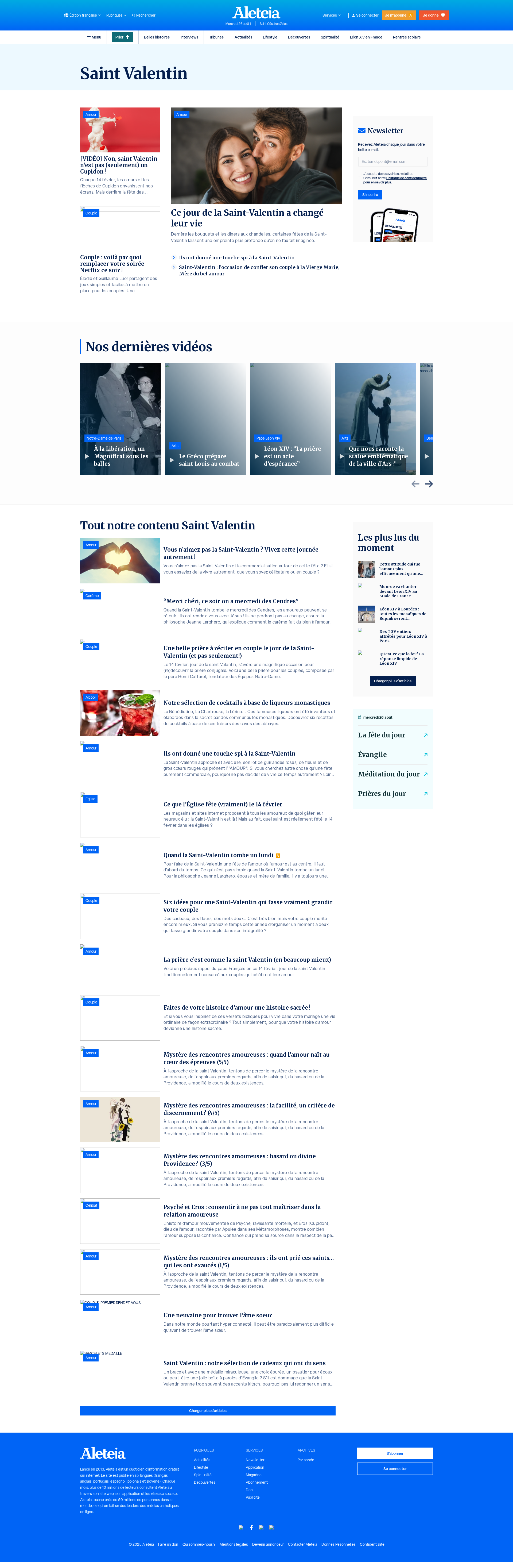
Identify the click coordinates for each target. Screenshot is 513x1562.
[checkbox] (359, 174)
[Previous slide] (415, 483)
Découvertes (299, 37)
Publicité (253, 1497)
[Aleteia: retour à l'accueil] (256, 12)
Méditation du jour (389, 774)
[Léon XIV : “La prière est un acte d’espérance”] (290, 419)
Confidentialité (372, 1544)
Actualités (243, 37)
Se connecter (367, 15)
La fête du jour (381, 735)
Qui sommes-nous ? (198, 1544)
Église (90, 799)
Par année (306, 1459)
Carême (92, 595)
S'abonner (395, 1453)
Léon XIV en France (366, 37)
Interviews (189, 37)
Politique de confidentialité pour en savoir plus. (395, 180)
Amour (181, 114)
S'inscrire (370, 194)
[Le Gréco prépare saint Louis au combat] (205, 419)
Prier (119, 37)
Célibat (91, 1205)
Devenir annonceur (268, 1544)
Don (249, 1489)
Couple (91, 213)
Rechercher (146, 15)
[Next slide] (429, 483)
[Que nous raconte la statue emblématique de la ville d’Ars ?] (375, 419)
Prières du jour (382, 794)
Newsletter (255, 1459)
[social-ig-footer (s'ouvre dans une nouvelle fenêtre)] (271, 1527)
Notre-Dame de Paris (104, 438)
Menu (96, 37)
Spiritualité (330, 37)
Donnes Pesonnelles (338, 1544)
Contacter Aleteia (302, 1544)
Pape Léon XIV (268, 438)
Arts (175, 445)
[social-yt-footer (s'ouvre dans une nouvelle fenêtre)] (241, 1527)
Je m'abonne (395, 15)
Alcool (91, 697)
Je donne (431, 15)
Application (255, 1467)
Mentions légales (234, 1544)
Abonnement (257, 1482)
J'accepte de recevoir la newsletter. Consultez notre (395, 178)
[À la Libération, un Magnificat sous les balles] (120, 419)
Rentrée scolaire (407, 37)
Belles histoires (157, 37)
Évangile (372, 755)
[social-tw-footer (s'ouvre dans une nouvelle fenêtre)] (261, 1527)
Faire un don (168, 1544)
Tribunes (216, 37)
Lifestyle (270, 37)
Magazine (254, 1474)
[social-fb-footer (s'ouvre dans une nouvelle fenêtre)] (251, 1527)
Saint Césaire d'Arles (273, 24)
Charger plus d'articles (208, 1410)
